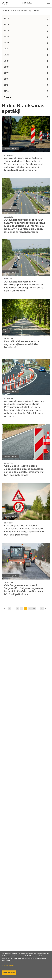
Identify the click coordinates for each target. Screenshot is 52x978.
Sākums (4, 11)
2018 (6, 67)
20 (34, 608)
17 (21, 608)
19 (29, 608)
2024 (6, 30)
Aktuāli (12, 11)
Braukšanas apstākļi (23, 11)
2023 (6, 36)
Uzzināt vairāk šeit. (8, 965)
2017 (6, 73)
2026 (6, 18)
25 (42, 608)
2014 (6, 91)
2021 (6, 48)
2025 (6, 24)
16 (17, 608)
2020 (6, 55)
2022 (6, 42)
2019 (6, 61)
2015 (6, 85)
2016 (6, 79)
